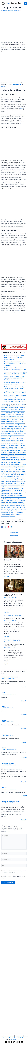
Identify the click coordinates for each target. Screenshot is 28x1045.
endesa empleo (11, 424)
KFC (21, 84)
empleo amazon (5, 430)
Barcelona (6, 597)
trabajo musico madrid (11, 500)
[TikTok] (11, 1042)
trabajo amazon (9, 459)
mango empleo (17, 462)
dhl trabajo (13, 461)
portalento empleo (15, 411)
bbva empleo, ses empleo (15, 473)
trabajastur (16, 435)
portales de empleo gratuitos (13, 481)
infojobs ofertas (11, 418)
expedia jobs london (10, 516)
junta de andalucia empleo (10, 471)
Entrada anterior (14, 532)
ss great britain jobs (9, 507)
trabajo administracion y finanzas (13, 486)
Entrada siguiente (14, 535)
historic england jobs (6, 505)
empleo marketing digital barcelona (9, 493)
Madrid (13, 562)
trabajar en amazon (15, 457)
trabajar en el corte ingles (16, 430)
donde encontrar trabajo (11, 479)
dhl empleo (11, 454)
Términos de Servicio (14, 1037)
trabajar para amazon (20, 464)
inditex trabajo (10, 450)
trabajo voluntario (10, 423)
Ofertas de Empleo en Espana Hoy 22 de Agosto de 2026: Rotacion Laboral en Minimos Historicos (14, 357)
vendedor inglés (15, 478)
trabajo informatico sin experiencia (9, 490)
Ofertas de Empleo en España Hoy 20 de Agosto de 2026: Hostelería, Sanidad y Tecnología (14, 378)
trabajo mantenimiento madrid (12, 497)
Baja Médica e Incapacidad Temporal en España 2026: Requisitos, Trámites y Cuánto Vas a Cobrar (15, 363)
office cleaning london (16, 510)
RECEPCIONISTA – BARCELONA (14, 618)
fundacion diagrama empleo (12, 440)
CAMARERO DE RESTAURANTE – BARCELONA (13, 594)
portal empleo (9, 409)
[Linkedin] (11, 527)
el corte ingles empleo (18, 414)
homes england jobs (20, 504)
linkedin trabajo (16, 409)
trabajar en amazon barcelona (15, 447)
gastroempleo (4, 464)
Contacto (22, 1037)
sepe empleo (9, 436)
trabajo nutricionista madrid (12, 498)
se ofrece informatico (18, 488)
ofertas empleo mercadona (8, 449)
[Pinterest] (8, 527)
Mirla (3, 692)
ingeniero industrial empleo (12, 407)
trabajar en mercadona (20, 454)
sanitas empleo (5, 405)
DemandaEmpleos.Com (16, 1039)
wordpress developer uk (7, 512)
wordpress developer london (8, 514)
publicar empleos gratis (7, 416)
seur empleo (12, 464)
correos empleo (14, 445)
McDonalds (16, 84)
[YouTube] (22, 1042)
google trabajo (4, 473)
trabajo (21, 108)
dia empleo (10, 435)
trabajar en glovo (10, 476)
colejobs (20, 426)
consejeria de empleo (12, 469)
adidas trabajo (4, 454)
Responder (24, 687)
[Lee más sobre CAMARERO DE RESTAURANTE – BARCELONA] (14, 585)
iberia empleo (22, 445)
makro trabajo (9, 414)
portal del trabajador (19, 423)
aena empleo (16, 416)
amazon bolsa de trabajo (7, 462)
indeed (16, 495)
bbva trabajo (4, 447)
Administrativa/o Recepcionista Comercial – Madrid (14, 645)
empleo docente (5, 455)
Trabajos (8, 478)
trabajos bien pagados (11, 474)
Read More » (7, 576)
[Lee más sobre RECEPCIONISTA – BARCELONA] (12, 615)
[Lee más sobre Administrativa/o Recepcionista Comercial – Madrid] (14, 641)
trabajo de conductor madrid (12, 502)
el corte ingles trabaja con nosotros (14, 431)
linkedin (12, 495)
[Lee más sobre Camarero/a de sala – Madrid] (14, 551)
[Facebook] (2, 527)
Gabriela (4, 720)
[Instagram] (9, 1042)
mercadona (4, 424)
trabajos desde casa (20, 404)
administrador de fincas (7, 488)
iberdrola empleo (10, 421)
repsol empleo (19, 424)
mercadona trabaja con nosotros (9, 443)
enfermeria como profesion (18, 492)
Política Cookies (19, 1036)
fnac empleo (9, 442)
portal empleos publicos (7, 433)
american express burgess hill (11, 509)
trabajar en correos (14, 455)
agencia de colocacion (11, 419)
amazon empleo (20, 428)
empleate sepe (16, 436)
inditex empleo (17, 450)
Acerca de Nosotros (9, 1036)
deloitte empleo (17, 433)
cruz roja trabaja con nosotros (13, 412)
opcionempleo (20, 461)
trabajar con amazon (19, 459)
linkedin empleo (13, 405)
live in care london (18, 512)
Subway (3, 86)
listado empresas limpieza (14, 485)
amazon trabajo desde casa (19, 452)
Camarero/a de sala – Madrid (13, 560)
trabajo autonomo (16, 442)
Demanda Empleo (8, 562)
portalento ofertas (11, 438)
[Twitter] (5, 527)
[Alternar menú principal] (25, 3)
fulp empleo (4, 466)
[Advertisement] (14, 27)
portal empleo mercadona (11, 426)
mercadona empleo (11, 428)
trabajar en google (21, 471)
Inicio (2, 1036)
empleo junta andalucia (13, 466)
